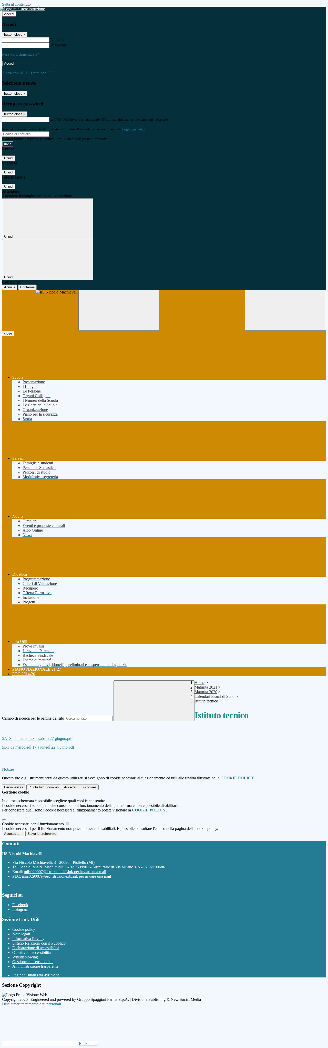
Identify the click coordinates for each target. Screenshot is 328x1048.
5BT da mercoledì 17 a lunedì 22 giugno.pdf (38, 747)
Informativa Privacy (28, 938)
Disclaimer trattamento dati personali (31, 1004)
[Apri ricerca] (285, 310)
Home (199, 682)
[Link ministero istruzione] (23, 9)
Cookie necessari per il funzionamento (33, 824)
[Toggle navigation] (118, 310)
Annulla (9, 287)
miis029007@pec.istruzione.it (66, 876)
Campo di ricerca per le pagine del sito (33, 718)
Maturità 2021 (205, 687)
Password (58, 45)
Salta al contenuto (16, 4)
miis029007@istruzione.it (65, 871)
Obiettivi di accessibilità (31, 952)
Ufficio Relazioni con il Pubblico (39, 943)
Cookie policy (23, 929)
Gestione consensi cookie (32, 961)
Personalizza (13, 787)
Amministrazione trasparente (35, 966)
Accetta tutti (80, 787)
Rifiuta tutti (43, 787)
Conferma (27, 287)
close (8, 333)
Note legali (21, 934)
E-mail (55, 119)
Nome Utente (61, 39)
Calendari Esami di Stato (214, 696)
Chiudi (8, 158)
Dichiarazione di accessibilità (35, 948)
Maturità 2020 (205, 692)
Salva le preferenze (41, 834)
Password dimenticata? (20, 54)
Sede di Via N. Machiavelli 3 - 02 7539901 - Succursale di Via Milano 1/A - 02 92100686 (92, 867)
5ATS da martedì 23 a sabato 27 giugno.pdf (37, 738)
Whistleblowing (25, 957)
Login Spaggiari (133, 129)
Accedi (9, 14)
